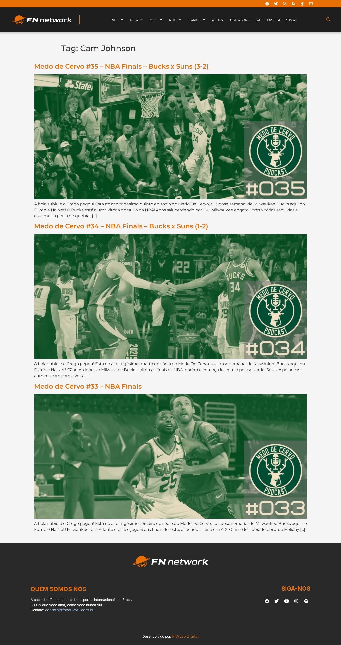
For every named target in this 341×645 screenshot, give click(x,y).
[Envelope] (311, 3)
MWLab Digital (185, 636)
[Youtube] (286, 601)
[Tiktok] (302, 3)
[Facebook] (267, 3)
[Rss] (293, 3)
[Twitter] (276, 3)
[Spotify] (306, 601)
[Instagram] (284, 3)
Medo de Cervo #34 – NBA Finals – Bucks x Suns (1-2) (121, 226)
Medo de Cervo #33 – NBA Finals (88, 386)
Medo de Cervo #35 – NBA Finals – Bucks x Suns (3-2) (121, 66)
